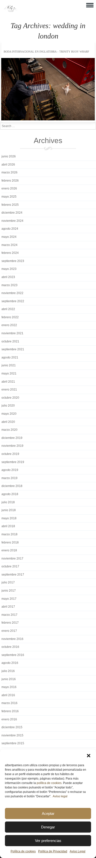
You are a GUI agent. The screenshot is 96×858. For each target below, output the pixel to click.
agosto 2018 (9, 494)
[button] (88, 755)
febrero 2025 (10, 204)
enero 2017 (9, 631)
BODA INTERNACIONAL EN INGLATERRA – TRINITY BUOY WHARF (46, 51)
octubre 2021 (10, 341)
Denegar (48, 827)
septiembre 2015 (12, 743)
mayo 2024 (8, 237)
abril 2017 (8, 606)
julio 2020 (8, 405)
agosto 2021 (9, 357)
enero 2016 (9, 719)
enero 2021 (9, 389)
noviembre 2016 (12, 639)
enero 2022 (9, 325)
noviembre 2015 (12, 735)
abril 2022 (8, 309)
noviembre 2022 (12, 293)
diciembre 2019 (11, 438)
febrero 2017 (10, 622)
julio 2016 (8, 671)
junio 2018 (8, 510)
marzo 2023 (9, 285)
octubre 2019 (10, 454)
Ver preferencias (48, 841)
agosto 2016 (9, 663)
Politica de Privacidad (52, 851)
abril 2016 (8, 695)
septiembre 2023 (12, 261)
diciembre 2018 (11, 486)
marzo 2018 (9, 534)
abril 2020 (8, 422)
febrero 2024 (10, 253)
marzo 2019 (9, 478)
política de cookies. (49, 783)
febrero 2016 (10, 711)
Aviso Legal (77, 851)
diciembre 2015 (11, 727)
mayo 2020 (8, 413)
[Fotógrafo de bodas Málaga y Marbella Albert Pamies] (10, 11)
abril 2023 (8, 277)
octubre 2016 (10, 647)
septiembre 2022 (12, 301)
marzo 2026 (9, 172)
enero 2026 (9, 188)
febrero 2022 (10, 317)
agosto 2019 (9, 470)
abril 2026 (8, 164)
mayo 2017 (8, 598)
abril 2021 (8, 381)
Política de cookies (23, 851)
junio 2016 (8, 679)
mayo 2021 (8, 373)
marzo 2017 (9, 614)
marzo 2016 (9, 703)
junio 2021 (8, 365)
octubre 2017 (10, 566)
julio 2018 (8, 502)
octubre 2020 (10, 397)
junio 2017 (8, 590)
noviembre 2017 (12, 558)
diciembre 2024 (11, 212)
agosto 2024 (9, 228)
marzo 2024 (9, 245)
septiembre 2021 (12, 349)
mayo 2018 (8, 518)
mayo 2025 (8, 196)
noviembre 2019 (12, 446)
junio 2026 (8, 156)
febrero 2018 (10, 542)
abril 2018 (8, 526)
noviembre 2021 (12, 333)
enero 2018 (9, 550)
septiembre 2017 (12, 574)
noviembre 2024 (12, 221)
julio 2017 (8, 582)
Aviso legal (60, 796)
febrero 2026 (10, 180)
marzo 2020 (9, 429)
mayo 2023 (8, 269)
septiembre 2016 (12, 655)
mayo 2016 (8, 687)
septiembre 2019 (12, 462)
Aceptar (48, 813)
